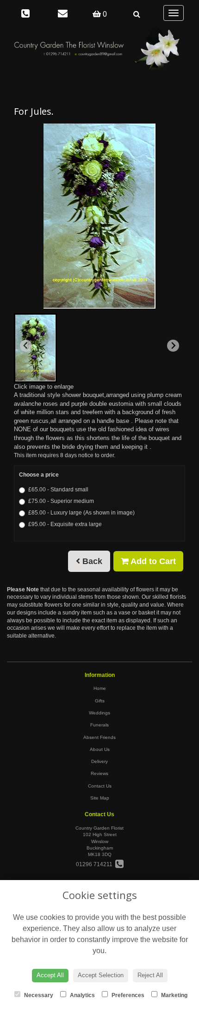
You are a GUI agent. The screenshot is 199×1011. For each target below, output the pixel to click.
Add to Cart (152, 561)
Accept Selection (101, 975)
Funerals (99, 724)
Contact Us (100, 785)
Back (91, 561)
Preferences (127, 995)
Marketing (173, 995)
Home (99, 688)
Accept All (50, 975)
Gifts (100, 700)
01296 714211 (95, 864)
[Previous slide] (26, 346)
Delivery (99, 761)
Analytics (81, 995)
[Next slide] (173, 346)
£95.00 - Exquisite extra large (65, 524)
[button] (35, 348)
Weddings (99, 712)
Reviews (99, 773)
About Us (100, 749)
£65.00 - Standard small (58, 489)
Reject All (150, 975)
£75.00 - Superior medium (61, 501)
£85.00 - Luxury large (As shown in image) (81, 512)
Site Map (99, 797)
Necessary (38, 995)
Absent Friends (99, 737)
